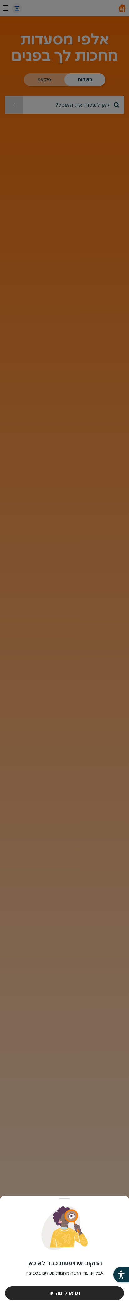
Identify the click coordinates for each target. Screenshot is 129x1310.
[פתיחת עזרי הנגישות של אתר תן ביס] (121, 1274)
